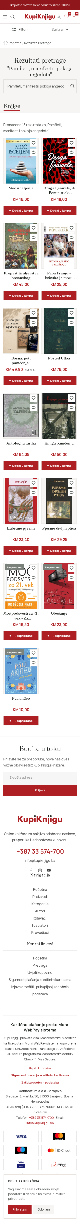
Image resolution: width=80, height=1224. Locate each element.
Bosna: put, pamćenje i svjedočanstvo (21, 361)
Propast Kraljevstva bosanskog (21, 275)
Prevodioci (40, 932)
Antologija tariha (21, 443)
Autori (40, 911)
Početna (15, 43)
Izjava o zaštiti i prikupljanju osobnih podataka (40, 990)
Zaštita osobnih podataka (40, 1082)
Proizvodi (40, 896)
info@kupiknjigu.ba (40, 1123)
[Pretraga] (12, 17)
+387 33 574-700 (41, 1117)
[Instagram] (40, 870)
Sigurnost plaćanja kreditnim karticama (40, 979)
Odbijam (44, 1209)
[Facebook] (31, 870)
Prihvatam (20, 1209)
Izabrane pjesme (21, 528)
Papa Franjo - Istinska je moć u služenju (59, 275)
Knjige (12, 105)
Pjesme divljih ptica (59, 528)
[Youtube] (49, 870)
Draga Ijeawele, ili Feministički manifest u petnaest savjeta (59, 190)
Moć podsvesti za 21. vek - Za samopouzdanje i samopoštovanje (21, 616)
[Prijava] (59, 17)
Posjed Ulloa (59, 358)
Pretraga (40, 965)
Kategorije (40, 903)
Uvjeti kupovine (40, 972)
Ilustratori (40, 925)
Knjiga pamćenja (59, 443)
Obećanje (59, 613)
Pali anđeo (21, 698)
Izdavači (40, 918)
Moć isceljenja (21, 188)
